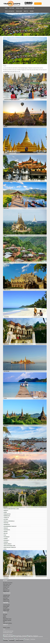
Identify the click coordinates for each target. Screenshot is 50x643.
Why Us (4, 617)
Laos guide (5, 608)
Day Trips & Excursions (7, 583)
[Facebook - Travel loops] (8, 639)
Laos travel (5, 598)
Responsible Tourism (7, 619)
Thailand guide (6, 611)
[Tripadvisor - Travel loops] (32, 636)
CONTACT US (38, 3)
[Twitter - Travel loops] (19, 639)
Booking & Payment (7, 620)
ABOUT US (26, 11)
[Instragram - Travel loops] (29, 639)
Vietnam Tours (6, 587)
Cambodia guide (6, 605)
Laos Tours (5, 588)
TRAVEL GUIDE (19, 11)
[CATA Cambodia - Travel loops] (20, 636)
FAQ (4, 622)
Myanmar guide (6, 609)
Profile (4, 616)
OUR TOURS (11, 8)
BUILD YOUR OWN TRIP (29, 8)
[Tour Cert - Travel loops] (8, 636)
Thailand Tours (6, 591)
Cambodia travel (6, 595)
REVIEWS (32, 11)
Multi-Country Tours (7, 584)
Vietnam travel (6, 597)
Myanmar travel (6, 601)
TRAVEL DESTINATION (9, 11)
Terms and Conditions (7, 623)
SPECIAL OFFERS (19, 8)
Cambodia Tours (6, 586)
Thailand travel (6, 599)
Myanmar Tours (6, 590)
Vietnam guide (6, 606)
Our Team (5, 614)
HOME (6, 8)
